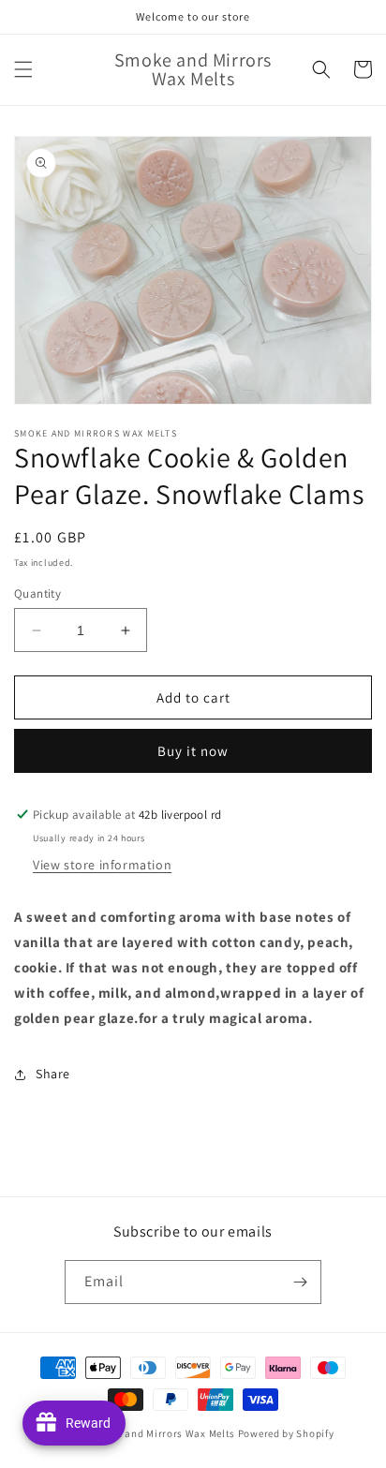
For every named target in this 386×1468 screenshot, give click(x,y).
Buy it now (193, 751)
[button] (23, 69)
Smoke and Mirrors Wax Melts (162, 1433)
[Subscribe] (299, 1282)
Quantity (37, 593)
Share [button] (53, 1073)
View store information (102, 864)
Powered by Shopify (286, 1433)
